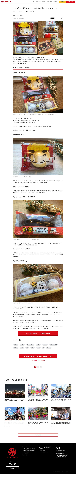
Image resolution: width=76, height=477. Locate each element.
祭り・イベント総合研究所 (45, 447)
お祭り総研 (49, 1)
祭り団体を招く (27, 452)
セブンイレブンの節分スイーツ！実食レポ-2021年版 (38, 333)
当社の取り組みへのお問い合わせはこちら (38, 356)
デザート (38, 344)
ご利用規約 (58, 452)
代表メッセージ (44, 452)
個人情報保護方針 (60, 453)
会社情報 (55, 1)
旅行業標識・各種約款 (61, 456)
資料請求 (62, 1)
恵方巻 (22, 347)
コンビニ (15, 344)
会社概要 (43, 450)
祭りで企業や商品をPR (29, 450)
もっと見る (38, 435)
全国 (61, 18)
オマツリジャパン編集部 (18, 15)
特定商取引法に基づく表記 (62, 455)
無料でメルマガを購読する (38, 360)
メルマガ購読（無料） (61, 450)
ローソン (15, 347)
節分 (27, 347)
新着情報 (44, 1)
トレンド (45, 344)
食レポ (38, 347)
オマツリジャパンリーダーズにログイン (12, 468)
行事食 (32, 347)
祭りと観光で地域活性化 (29, 448)
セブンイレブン (30, 344)
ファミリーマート (53, 344)
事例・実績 (38, 1)
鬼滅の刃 (48, 347)
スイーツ (22, 344)
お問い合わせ (70, 1)
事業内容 (32, 1)
